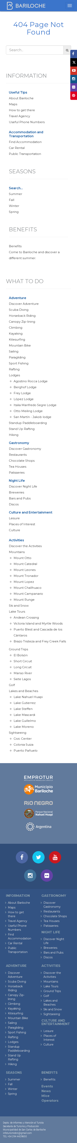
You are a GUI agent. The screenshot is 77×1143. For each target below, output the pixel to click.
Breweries (16, 492)
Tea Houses (17, 466)
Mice (45, 1096)
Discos (14, 504)
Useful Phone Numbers (27, 122)
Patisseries (16, 472)
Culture (14, 530)
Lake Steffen (23, 709)
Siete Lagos (22, 679)
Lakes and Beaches (23, 691)
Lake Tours (17, 611)
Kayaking (16, 333)
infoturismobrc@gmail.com (17, 1133)
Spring (14, 212)
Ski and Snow (19, 605)
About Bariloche (21, 98)
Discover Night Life (23, 486)
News (46, 1091)
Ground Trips (18, 649)
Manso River (23, 673)
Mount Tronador (26, 576)
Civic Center (23, 738)
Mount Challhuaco (27, 588)
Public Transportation (25, 154)
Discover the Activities (25, 546)
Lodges (14, 375)
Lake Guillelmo (25, 721)
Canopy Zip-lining (22, 321)
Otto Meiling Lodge (28, 411)
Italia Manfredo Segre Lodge (35, 405)
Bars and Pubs (20, 498)
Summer (15, 194)
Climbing (15, 327)
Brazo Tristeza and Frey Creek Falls (40, 641)
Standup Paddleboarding (28, 423)
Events (47, 1086)
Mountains (17, 552)
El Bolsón (21, 655)
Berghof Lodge (25, 387)
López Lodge (24, 399)
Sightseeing (17, 733)
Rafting (14, 369)
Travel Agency (19, 116)
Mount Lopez (24, 582)
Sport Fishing (18, 363)
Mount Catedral (25, 564)
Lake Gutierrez (25, 703)
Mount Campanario (28, 594)
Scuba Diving (18, 310)
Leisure (14, 518)
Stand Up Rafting (22, 429)
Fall (11, 200)
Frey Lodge (22, 393)
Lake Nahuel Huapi (28, 697)
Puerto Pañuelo (26, 750)
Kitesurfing (17, 339)
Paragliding (17, 357)
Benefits (15, 246)
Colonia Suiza (23, 744)
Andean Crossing (26, 617)
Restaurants (18, 455)
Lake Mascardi (24, 715)
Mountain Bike (20, 345)
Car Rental (17, 148)
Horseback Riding (22, 316)
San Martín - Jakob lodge (32, 417)
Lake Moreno (24, 727)
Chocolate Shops (22, 460)
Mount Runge (24, 599)
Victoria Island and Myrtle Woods (38, 623)
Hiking (13, 435)
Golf (12, 685)
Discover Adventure (24, 304)
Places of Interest (22, 524)
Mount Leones (25, 570)
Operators (49, 1100)
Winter (14, 206)
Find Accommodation (25, 142)
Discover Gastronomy (25, 449)
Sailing (13, 351)
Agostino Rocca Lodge (31, 381)
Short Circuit (23, 661)
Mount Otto (22, 558)
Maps (13, 104)
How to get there (22, 110)
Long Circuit (23, 667)
